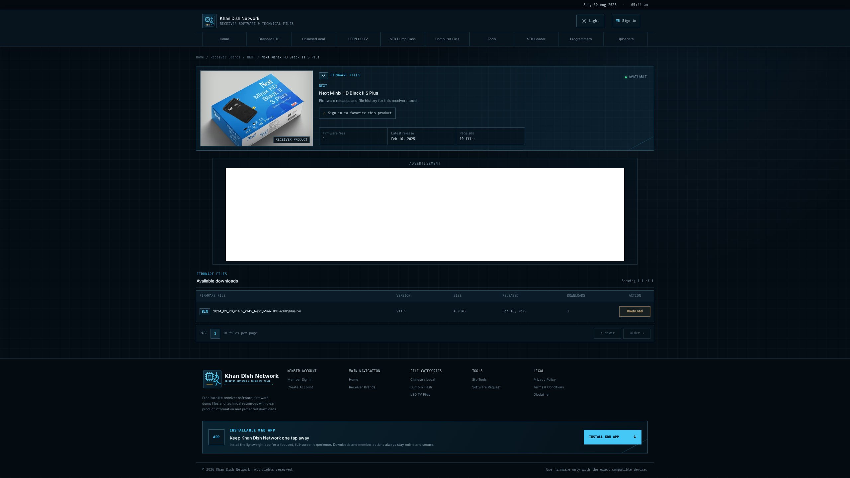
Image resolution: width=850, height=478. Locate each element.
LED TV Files (420, 394)
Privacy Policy (545, 379)
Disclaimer (542, 394)
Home (200, 57)
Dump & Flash (421, 387)
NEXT (251, 57)
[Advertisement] (425, 214)
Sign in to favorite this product (357, 113)
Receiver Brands (225, 57)
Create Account (300, 387)
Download (635, 311)
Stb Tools (479, 379)
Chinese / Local (422, 379)
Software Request (486, 387)
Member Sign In (300, 379)
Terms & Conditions (549, 387)
